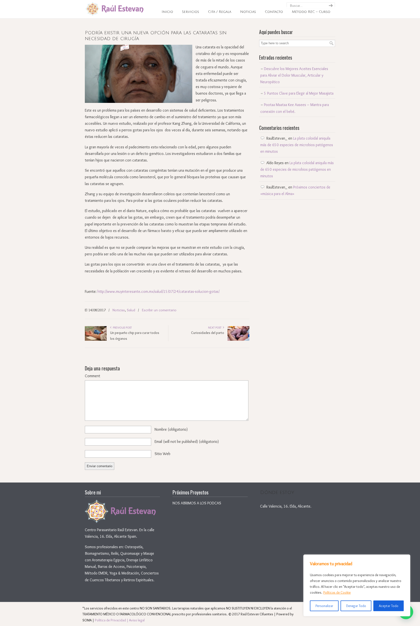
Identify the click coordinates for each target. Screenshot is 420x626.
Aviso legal (137, 620)
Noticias (119, 310)
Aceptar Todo (388, 606)
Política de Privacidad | (112, 620)
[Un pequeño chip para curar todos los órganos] (96, 339)
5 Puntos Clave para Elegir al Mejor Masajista (298, 93)
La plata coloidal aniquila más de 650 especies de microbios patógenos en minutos (296, 145)
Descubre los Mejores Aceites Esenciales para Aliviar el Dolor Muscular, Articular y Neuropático (294, 75)
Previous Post (121, 327)
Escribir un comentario (159, 310)
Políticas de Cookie (337, 592)
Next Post (215, 327)
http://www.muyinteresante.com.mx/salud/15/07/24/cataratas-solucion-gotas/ (158, 291)
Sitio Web (162, 453)
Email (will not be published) (187, 441)
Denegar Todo (356, 606)
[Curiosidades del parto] (238, 339)
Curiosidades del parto (207, 333)
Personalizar (324, 606)
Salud (131, 310)
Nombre (171, 429)
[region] (356, 585)
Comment (92, 376)
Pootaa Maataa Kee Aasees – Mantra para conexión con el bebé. (294, 108)
